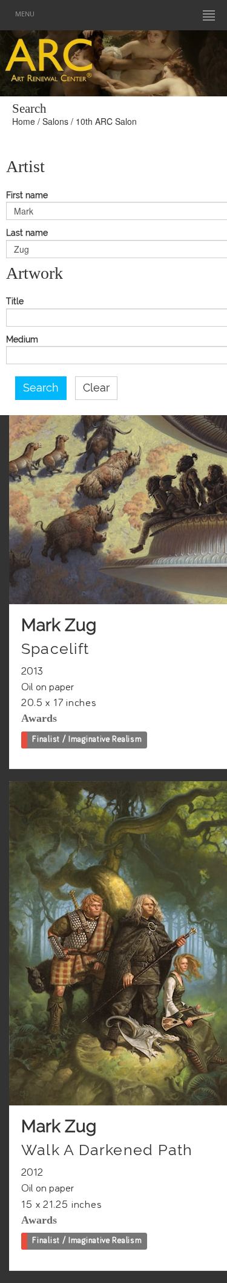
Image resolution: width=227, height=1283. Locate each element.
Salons (55, 121)
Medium (22, 339)
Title (15, 301)
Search (41, 388)
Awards (39, 718)
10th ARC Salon (106, 121)
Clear (96, 388)
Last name (27, 233)
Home (23, 121)
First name (27, 195)
